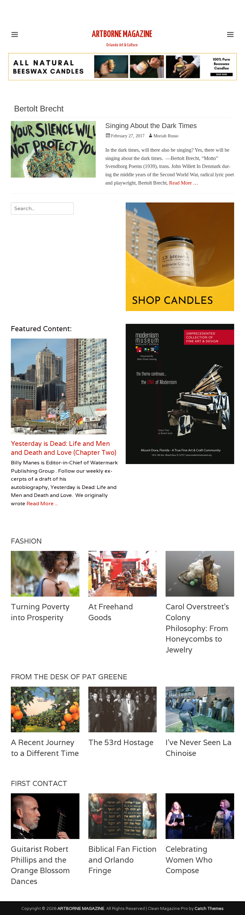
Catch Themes (209, 908)
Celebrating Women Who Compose (189, 859)
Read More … (183, 183)
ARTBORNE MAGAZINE (122, 34)
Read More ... (42, 503)
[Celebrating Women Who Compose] (200, 816)
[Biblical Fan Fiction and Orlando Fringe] (122, 816)
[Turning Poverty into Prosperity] (45, 574)
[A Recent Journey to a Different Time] (45, 709)
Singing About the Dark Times (151, 126)
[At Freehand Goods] (122, 574)
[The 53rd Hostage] (122, 709)
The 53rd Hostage (120, 742)
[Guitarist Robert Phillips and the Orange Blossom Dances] (45, 816)
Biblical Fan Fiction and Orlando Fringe (122, 859)
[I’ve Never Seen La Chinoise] (200, 709)
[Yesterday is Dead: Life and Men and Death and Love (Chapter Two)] (65, 386)
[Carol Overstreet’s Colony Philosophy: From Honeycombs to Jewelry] (200, 574)
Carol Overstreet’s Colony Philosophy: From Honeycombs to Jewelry (197, 628)
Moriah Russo (165, 135)
